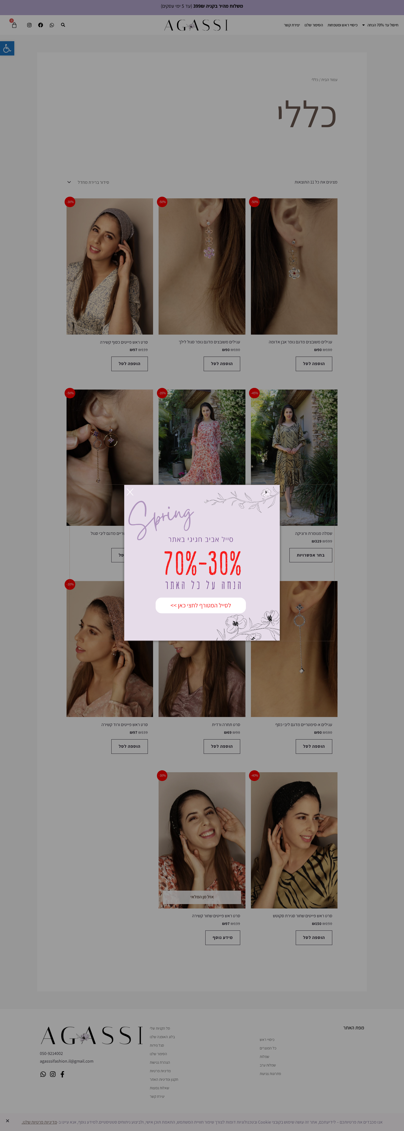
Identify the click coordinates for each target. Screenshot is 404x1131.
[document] (202, 565)
